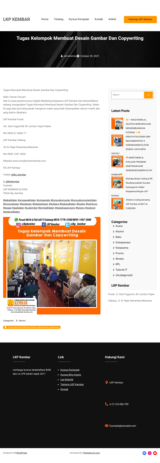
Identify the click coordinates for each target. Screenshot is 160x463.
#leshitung (91, 204)
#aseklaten (18, 208)
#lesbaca (54, 204)
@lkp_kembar (18, 175)
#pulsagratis (43, 200)
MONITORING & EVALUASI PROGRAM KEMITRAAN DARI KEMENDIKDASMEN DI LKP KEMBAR (131, 166)
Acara (119, 226)
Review (120, 259)
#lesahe (80, 204)
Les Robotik (66, 380)
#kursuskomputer (60, 200)
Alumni (22, 320)
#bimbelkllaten (46, 208)
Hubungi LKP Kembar (140, 19)
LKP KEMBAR (16, 19)
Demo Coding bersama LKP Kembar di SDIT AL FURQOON (138, 204)
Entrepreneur (123, 242)
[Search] (148, 95)
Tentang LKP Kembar (72, 384)
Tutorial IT (121, 270)
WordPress (21, 453)
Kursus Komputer (70, 370)
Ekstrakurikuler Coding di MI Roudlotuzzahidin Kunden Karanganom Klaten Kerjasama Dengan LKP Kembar (131, 187)
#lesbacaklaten (67, 204)
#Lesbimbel (31, 208)
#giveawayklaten (27, 200)
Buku (118, 237)
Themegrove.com (91, 453)
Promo (120, 253)
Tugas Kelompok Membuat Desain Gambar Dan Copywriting (33, 327)
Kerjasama (122, 248)
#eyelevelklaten (11, 212)
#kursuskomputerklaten (84, 200)
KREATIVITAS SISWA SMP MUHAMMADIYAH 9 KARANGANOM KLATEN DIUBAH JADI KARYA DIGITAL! (130, 145)
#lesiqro (80, 208)
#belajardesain (40, 204)
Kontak (64, 389)
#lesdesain (26, 204)
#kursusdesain (11, 204)
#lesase (7, 208)
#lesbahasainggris (65, 208)
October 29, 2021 (89, 56)
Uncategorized (124, 275)
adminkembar (70, 56)
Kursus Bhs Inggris (70, 375)
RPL (118, 264)
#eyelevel (90, 208)
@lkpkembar (12, 181)
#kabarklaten (10, 200)
